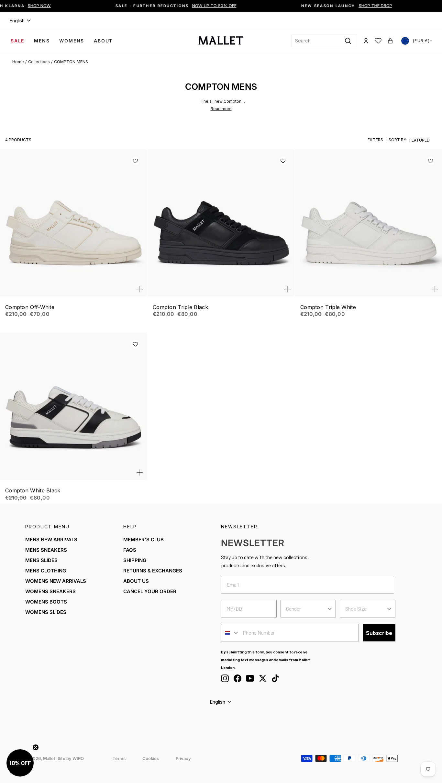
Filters (375, 140)
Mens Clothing (45, 571)
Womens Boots (46, 602)
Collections (39, 61)
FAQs (129, 550)
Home (18, 61)
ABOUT (103, 40)
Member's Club (143, 539)
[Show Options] (329, 608)
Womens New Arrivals (55, 581)
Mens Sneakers (46, 550)
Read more (221, 108)
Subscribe (379, 632)
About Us (136, 581)
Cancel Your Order (149, 591)
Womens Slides (45, 612)
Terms (119, 758)
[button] (135, 161)
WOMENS (71, 40)
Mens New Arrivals (51, 539)
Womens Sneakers (50, 591)
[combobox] (324, 41)
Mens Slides (41, 560)
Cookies (150, 758)
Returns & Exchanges (152, 571)
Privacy (183, 758)
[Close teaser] (35, 747)
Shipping (134, 560)
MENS (42, 40)
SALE (17, 40)
